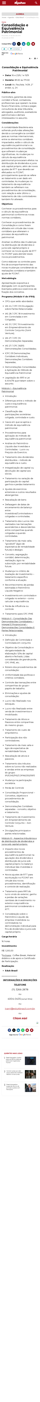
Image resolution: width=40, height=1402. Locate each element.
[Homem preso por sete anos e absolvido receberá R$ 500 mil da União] (29, 1075)
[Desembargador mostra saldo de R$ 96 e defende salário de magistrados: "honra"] (29, 1062)
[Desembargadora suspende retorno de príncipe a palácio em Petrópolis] (29, 1089)
